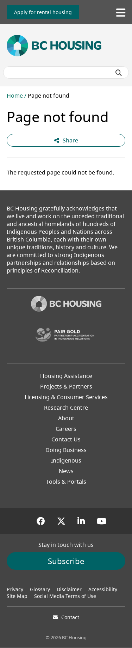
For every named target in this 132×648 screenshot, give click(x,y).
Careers (66, 429)
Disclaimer (69, 589)
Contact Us (66, 439)
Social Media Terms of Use (65, 596)
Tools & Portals (66, 481)
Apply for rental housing (43, 12)
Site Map (17, 596)
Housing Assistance (66, 376)
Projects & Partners (66, 386)
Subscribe (66, 561)
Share (70, 140)
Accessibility (102, 589)
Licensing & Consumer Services (66, 397)
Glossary (40, 589)
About (66, 418)
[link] (43, 12)
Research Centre (66, 407)
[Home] (66, 304)
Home (15, 95)
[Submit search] (118, 72)
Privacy (15, 589)
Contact (70, 617)
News (66, 471)
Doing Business (66, 450)
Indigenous (66, 460)
